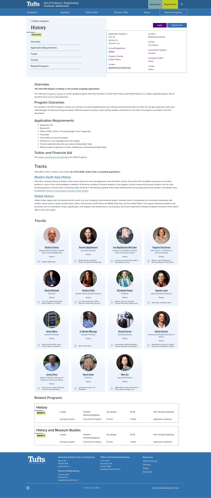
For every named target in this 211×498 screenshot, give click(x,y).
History (111, 51)
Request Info (177, 25)
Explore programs (41, 21)
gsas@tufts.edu (64, 466)
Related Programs (40, 66)
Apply (159, 25)
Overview (35, 41)
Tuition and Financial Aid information (53, 157)
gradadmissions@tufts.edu (119, 67)
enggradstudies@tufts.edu (68, 480)
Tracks (34, 54)
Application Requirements (44, 47)
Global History (44, 196)
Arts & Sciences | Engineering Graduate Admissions (61, 4)
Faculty (34, 60)
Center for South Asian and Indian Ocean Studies (67, 190)
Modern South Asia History (52, 177)
